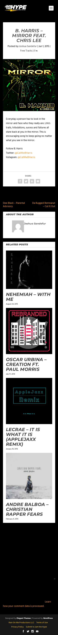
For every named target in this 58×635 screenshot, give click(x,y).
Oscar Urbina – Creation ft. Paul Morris (26, 364)
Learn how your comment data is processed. (27, 604)
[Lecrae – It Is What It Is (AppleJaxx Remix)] (29, 401)
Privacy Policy (17, 627)
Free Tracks (26, 51)
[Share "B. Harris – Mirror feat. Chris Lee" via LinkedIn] (32, 181)
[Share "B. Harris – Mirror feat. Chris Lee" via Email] (38, 181)
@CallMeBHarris (23, 153)
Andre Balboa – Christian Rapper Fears (27, 509)
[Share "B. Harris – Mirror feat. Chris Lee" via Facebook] (20, 181)
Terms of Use (42, 622)
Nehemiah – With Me (28, 297)
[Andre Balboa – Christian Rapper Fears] (29, 476)
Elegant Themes (24, 618)
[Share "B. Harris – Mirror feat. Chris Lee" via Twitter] (26, 181)
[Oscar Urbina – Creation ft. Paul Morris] (29, 331)
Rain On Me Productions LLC (21, 622)
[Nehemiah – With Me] (29, 270)
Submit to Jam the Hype (36, 627)
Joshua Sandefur (28, 46)
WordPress (48, 618)
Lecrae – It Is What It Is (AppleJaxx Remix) (23, 437)
